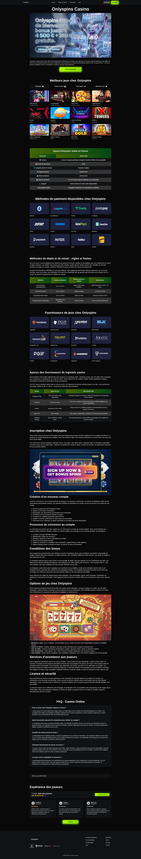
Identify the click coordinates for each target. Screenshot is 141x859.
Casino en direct (59, 86)
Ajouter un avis (102, 794)
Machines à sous (100, 86)
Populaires (38, 86)
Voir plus (70, 821)
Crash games (79, 86)
